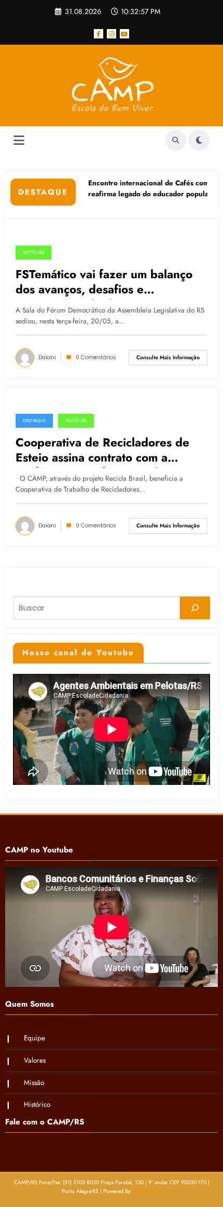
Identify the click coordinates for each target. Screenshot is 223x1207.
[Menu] (19, 140)
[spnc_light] (199, 140)
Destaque (34, 420)
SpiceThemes (147, 1191)
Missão (34, 1083)
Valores (35, 1060)
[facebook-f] (98, 33)
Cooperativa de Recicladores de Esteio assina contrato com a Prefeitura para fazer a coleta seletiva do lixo (102, 451)
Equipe (34, 1038)
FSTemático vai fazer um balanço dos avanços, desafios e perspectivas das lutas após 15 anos (104, 283)
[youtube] (124, 33)
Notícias (33, 252)
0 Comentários (96, 357)
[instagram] (111, 33)
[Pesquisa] (175, 140)
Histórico (37, 1104)
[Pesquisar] (195, 607)
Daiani (47, 357)
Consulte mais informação (168, 357)
